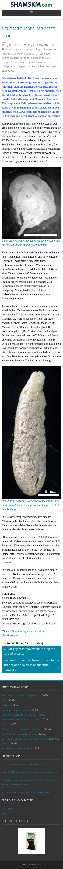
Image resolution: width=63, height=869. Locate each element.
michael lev (42, 66)
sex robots (8, 70)
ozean (54, 66)
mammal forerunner (14, 62)
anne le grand (14, 49)
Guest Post (15, 45)
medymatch (9, 66)
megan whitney (26, 66)
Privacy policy (8, 808)
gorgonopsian (41, 57)
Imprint (5, 813)
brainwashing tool (34, 49)
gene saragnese (22, 57)
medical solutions (37, 62)
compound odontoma (25, 53)
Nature (54, 45)
